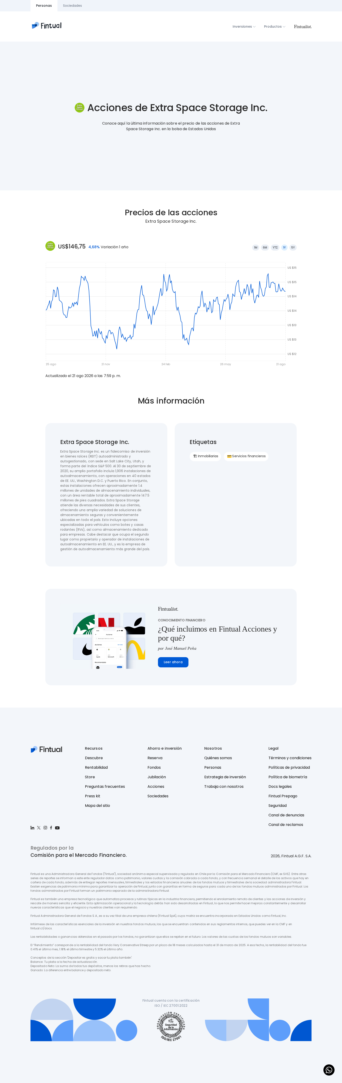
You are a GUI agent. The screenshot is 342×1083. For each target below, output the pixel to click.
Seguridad (277, 805)
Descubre (94, 758)
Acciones (156, 786)
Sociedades (158, 796)
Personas (212, 767)
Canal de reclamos (285, 824)
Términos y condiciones (290, 758)
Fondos (154, 767)
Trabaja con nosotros (224, 786)
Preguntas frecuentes (105, 786)
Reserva (155, 758)
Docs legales (280, 786)
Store (90, 777)
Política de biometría (287, 777)
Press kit (92, 796)
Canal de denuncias (286, 815)
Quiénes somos (218, 758)
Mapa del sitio (97, 805)
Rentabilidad (96, 767)
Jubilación (157, 777)
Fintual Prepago (282, 796)
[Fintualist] (303, 26)
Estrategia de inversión (225, 777)
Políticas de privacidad (289, 767)
